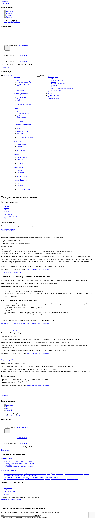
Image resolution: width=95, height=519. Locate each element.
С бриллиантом (22, 144)
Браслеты (20, 185)
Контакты (19, 499)
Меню (42, 76)
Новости (7, 489)
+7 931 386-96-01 (22, 55)
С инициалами (21, 146)
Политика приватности (8, 499)
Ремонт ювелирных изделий (41, 474)
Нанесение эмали (23, 477)
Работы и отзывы (53, 95)
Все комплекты (22, 176)
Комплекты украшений (11, 466)
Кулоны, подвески (20, 94)
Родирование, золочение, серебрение (16, 479)
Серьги (16, 108)
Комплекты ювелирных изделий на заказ (64, 88)
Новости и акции (53, 97)
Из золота (20, 100)
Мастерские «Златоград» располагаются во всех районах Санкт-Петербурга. (25, 323)
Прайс (50, 93)
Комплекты (18, 167)
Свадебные (20, 172)
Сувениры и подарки (22, 125)
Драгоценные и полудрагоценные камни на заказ (66, 474)
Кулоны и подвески (57, 80)
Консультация (5, 67)
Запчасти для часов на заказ (53, 479)
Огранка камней (54, 477)
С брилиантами (22, 112)
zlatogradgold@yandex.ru (12, 22)
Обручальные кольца (23, 81)
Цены (6, 486)
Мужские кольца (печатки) (25, 463)
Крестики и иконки (23, 131)
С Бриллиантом (22, 86)
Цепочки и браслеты (57, 90)
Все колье (20, 163)
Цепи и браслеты (20, 180)
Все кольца (20, 90)
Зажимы (19, 128)
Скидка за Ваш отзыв (7, 230)
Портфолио (8, 488)
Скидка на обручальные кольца (11, 272)
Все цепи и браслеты (24, 189)
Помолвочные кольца (24, 82)
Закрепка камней (42, 477)
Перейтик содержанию (5, 2)
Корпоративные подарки (70, 479)
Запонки (17, 141)
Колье (16, 154)
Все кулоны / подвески (24, 104)
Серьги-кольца (21, 117)
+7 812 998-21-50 (22, 45)
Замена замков (31, 475)
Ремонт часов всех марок (36, 479)
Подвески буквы (22, 97)
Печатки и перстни (23, 84)
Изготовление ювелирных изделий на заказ (18, 474)
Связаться (5, 494)
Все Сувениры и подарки (25, 137)
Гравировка (33, 477)
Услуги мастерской (54, 92)
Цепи (18, 183)
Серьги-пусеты (22, 115)
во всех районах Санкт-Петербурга (38, 269)
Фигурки (20, 133)
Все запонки (21, 150)
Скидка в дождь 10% (7, 360)
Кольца (16, 77)
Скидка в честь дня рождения (10, 330)
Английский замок (23, 113)
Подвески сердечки (23, 99)
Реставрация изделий (11, 477)
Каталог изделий (8, 75)
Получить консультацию (8, 229)
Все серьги (20, 121)
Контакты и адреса (54, 98)
